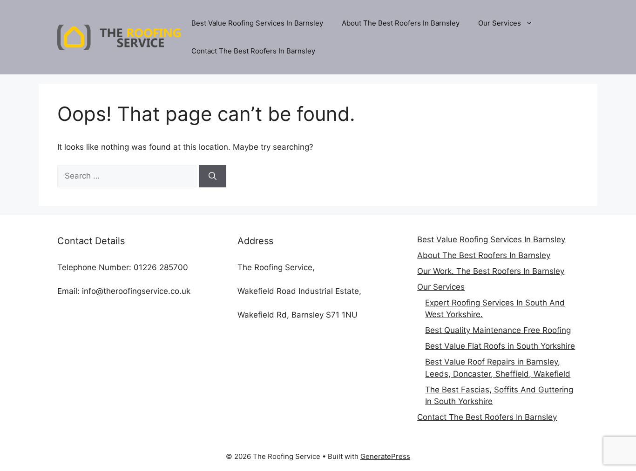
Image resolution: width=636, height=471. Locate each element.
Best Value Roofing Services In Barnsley (257, 23)
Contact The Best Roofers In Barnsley (253, 50)
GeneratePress (385, 456)
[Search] (212, 176)
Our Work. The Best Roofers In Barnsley (490, 271)
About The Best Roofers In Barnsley (401, 23)
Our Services (499, 23)
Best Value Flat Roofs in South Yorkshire (500, 346)
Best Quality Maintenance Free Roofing (498, 330)
